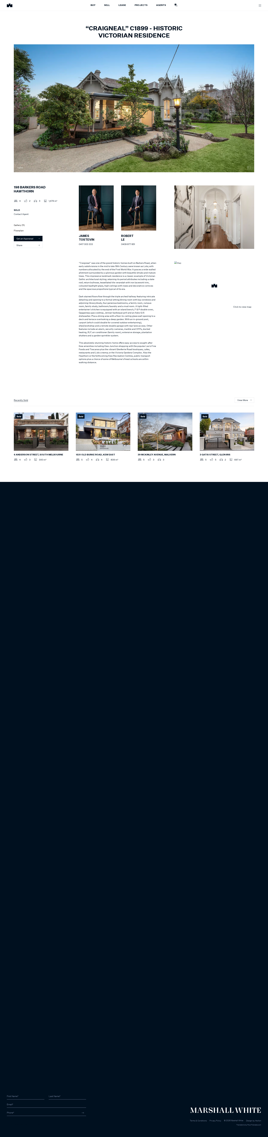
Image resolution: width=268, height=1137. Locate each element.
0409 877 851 (128, 244)
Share (19, 245)
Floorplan (19, 230)
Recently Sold (21, 400)
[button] (214, 286)
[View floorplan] (248, 167)
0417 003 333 (86, 244)
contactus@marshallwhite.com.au (23, 1124)
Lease (122, 5)
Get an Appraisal (24, 238)
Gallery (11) (19, 225)
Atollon (258, 1120)
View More (242, 400)
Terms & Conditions (198, 1120)
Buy (93, 5)
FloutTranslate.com (254, 1125)
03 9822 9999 (14, 1121)
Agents (161, 5)
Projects (141, 5)
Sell (107, 5)
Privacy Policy (215, 1120)
